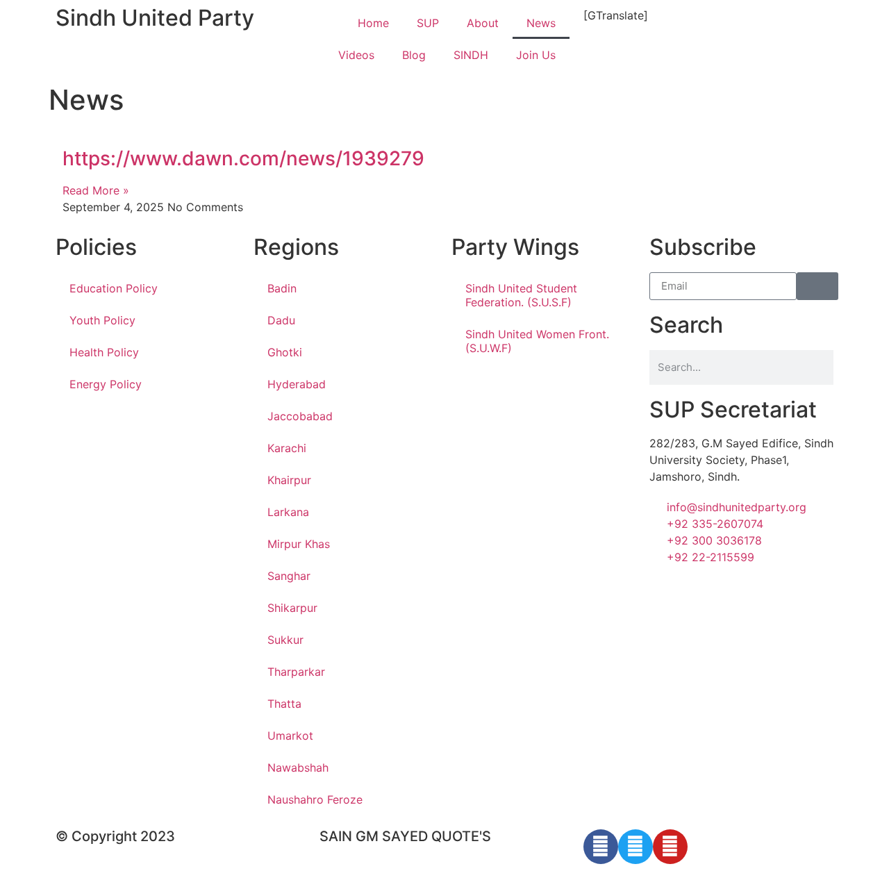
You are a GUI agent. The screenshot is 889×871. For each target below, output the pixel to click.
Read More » (96, 190)
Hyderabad (296, 384)
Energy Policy (105, 384)
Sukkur (285, 640)
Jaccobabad (300, 416)
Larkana (288, 512)
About (483, 23)
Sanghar (288, 576)
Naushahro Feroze (315, 799)
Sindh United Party (155, 17)
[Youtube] (670, 846)
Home (373, 23)
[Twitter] (635, 846)
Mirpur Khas (298, 544)
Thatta (284, 704)
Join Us (536, 55)
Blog (414, 55)
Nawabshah (298, 767)
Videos (356, 55)
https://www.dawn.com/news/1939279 (243, 158)
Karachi (286, 448)
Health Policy (104, 352)
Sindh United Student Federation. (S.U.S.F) (521, 295)
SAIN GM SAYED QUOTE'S (405, 836)
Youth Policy (102, 320)
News (541, 23)
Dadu (281, 320)
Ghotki (284, 352)
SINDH (471, 55)
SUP (428, 23)
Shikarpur (292, 608)
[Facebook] (600, 846)
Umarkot (290, 736)
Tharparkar (296, 672)
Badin (282, 288)
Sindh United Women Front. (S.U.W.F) (537, 341)
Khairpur (289, 480)
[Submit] (817, 286)
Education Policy (113, 288)
